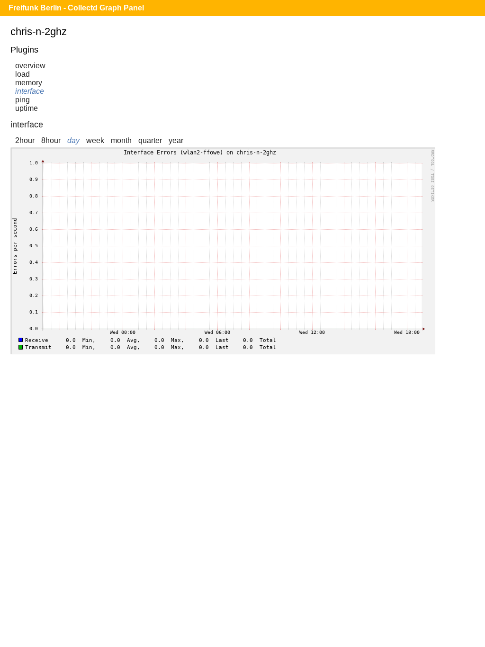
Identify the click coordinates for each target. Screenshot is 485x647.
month (121, 140)
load (22, 74)
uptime (26, 108)
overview (30, 66)
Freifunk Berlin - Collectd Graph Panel (76, 8)
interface (29, 91)
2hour (25, 140)
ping (22, 100)
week (95, 140)
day (73, 140)
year (176, 140)
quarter (150, 140)
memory (28, 83)
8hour (51, 140)
